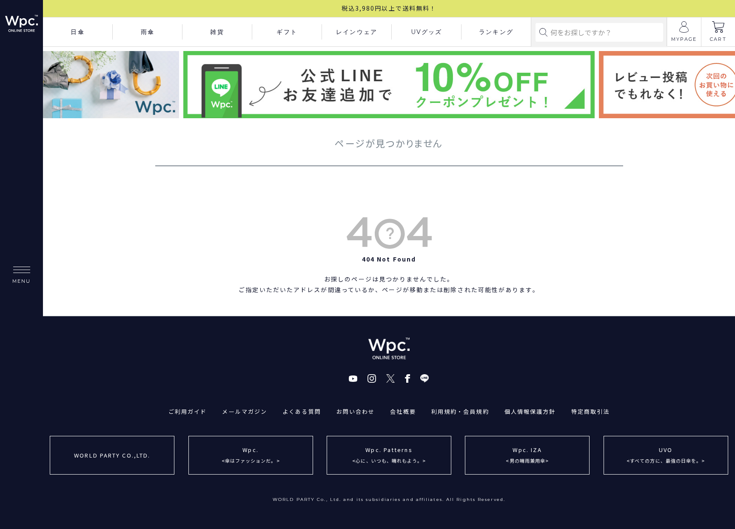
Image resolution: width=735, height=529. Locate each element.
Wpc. (251, 455)
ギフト (286, 32)
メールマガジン (244, 411)
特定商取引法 (590, 411)
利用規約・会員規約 (460, 411)
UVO (666, 455)
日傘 (77, 32)
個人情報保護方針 (530, 411)
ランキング (496, 32)
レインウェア (356, 32)
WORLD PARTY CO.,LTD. (112, 455)
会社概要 (403, 411)
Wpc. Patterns (389, 455)
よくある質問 (301, 411)
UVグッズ (426, 32)
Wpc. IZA (527, 455)
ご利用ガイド (187, 411)
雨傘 (147, 32)
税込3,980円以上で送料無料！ (389, 8)
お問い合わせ (355, 411)
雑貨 (217, 32)
